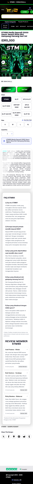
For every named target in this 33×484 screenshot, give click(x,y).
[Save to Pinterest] (19, 436)
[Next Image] (29, 62)
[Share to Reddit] (24, 436)
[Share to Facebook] (9, 436)
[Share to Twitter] (3, 436)
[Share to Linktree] (14, 436)
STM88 (5, 151)
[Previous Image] (3, 62)
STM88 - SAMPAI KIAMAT (9, 426)
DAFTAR (24, 89)
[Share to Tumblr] (29, 436)
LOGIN (25, 12)
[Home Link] (12, 10)
